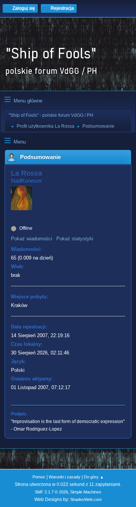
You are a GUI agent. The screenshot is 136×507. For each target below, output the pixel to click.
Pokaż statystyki (74, 238)
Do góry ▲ (94, 477)
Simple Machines (85, 492)
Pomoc (38, 477)
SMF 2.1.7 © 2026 (51, 492)
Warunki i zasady (64, 477)
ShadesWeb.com (86, 499)
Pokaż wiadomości (31, 238)
